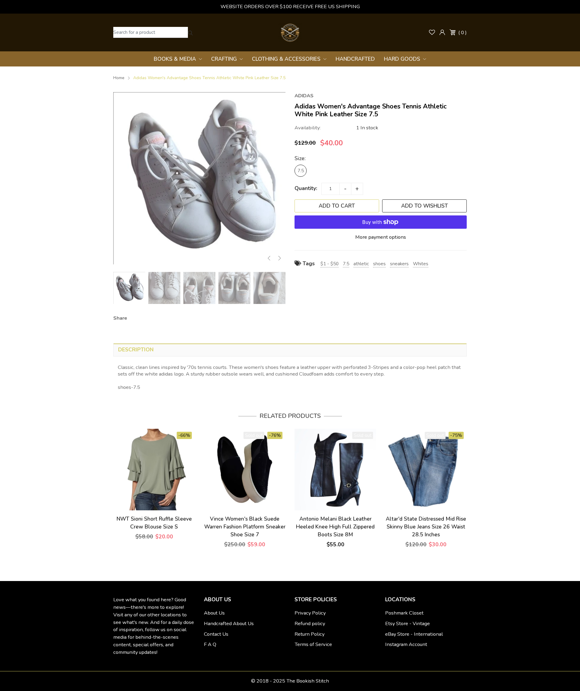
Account (442, 32)
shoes (379, 263)
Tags (308, 263)
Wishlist (432, 32)
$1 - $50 (330, 263)
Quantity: (306, 188)
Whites (420, 263)
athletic (361, 263)
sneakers (399, 263)
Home (118, 78)
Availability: (308, 127)
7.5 (301, 170)
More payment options (380, 237)
